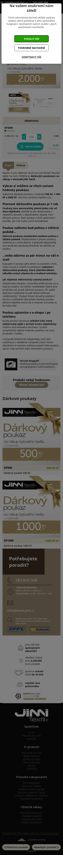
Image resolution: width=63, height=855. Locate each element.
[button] (31, 38)
